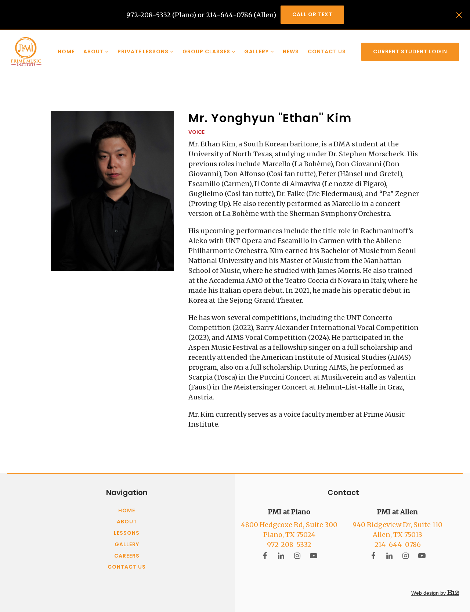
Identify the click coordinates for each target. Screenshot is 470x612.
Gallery (256, 51)
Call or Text (312, 14)
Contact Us (327, 51)
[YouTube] (313, 555)
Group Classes (206, 51)
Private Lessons (143, 51)
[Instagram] (297, 555)
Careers (127, 556)
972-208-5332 (289, 544)
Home (66, 51)
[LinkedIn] (281, 555)
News (291, 51)
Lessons (127, 533)
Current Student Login (410, 51)
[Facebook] (265, 555)
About (93, 51)
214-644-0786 (398, 544)
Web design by (429, 593)
